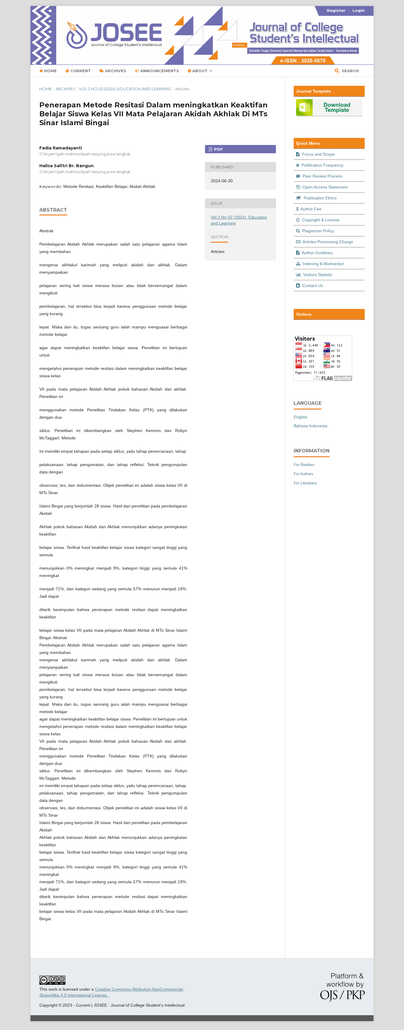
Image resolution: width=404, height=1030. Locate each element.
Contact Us (312, 285)
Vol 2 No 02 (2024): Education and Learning (125, 88)
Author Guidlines (317, 252)
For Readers (304, 464)
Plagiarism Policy (317, 230)
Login (359, 10)
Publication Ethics (320, 198)
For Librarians (305, 483)
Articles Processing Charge (327, 241)
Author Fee (310, 209)
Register (336, 10)
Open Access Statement (324, 187)
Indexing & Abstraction (322, 263)
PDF (218, 149)
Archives (115, 70)
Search (349, 70)
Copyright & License (320, 219)
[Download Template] (329, 114)
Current (80, 70)
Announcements (159, 70)
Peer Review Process (321, 176)
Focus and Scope (318, 154)
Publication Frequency (321, 165)
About (200, 70)
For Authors (303, 474)
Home (50, 70)
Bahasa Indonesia (310, 425)
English (300, 417)
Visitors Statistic (317, 274)
